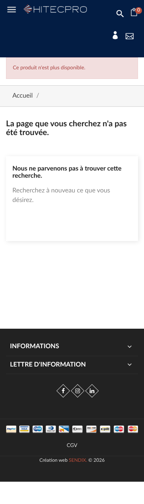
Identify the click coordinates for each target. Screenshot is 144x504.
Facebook (63, 391)
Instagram (77, 391)
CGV (72, 445)
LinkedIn (92, 391)
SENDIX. (78, 460)
